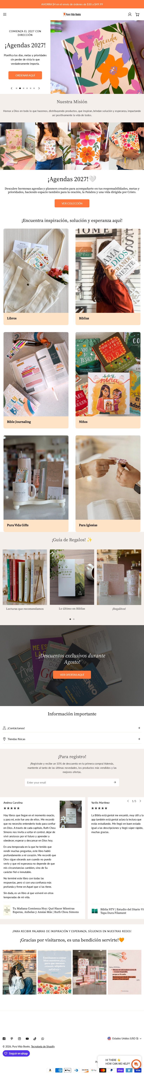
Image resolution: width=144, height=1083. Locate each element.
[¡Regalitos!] (119, 577)
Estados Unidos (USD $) (125, 1038)
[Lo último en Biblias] (72, 577)
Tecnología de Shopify (43, 1046)
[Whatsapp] (43, 1038)
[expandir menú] (5, 14)
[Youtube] (27, 1038)
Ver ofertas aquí (72, 674)
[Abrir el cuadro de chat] (136, 1064)
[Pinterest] (12, 1038)
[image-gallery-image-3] (89, 972)
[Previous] (12, 88)
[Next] (39, 88)
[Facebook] (4, 1038)
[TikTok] (35, 1038)
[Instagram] (19, 1038)
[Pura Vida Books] (72, 14)
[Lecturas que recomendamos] (25, 577)
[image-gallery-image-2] (54, 972)
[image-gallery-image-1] (19, 972)
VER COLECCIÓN (72, 203)
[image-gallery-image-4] (125, 972)
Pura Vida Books (21, 1046)
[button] (137, 14)
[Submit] (115, 782)
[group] (97, 57)
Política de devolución (107, 1061)
